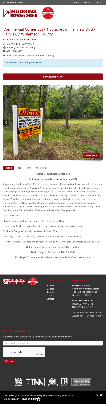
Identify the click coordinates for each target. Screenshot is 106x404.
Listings (50, 289)
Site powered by (12, 399)
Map (19, 168)
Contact (99, 2)
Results (50, 292)
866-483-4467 (86, 2)
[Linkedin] (101, 395)
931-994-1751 (86, 307)
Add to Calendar (14, 51)
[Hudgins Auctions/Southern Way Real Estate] (29, 12)
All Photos (41, 168)
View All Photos (91, 155)
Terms (28, 168)
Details (8, 168)
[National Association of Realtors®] (64, 382)
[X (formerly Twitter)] (97, 395)
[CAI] (53, 382)
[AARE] (81, 382)
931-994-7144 (86, 304)
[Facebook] (93, 395)
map (51, 55)
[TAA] (35, 382)
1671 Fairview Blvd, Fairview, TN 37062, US (27, 55)
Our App (50, 295)
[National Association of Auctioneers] (18, 382)
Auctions (51, 285)
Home (75, 2)
